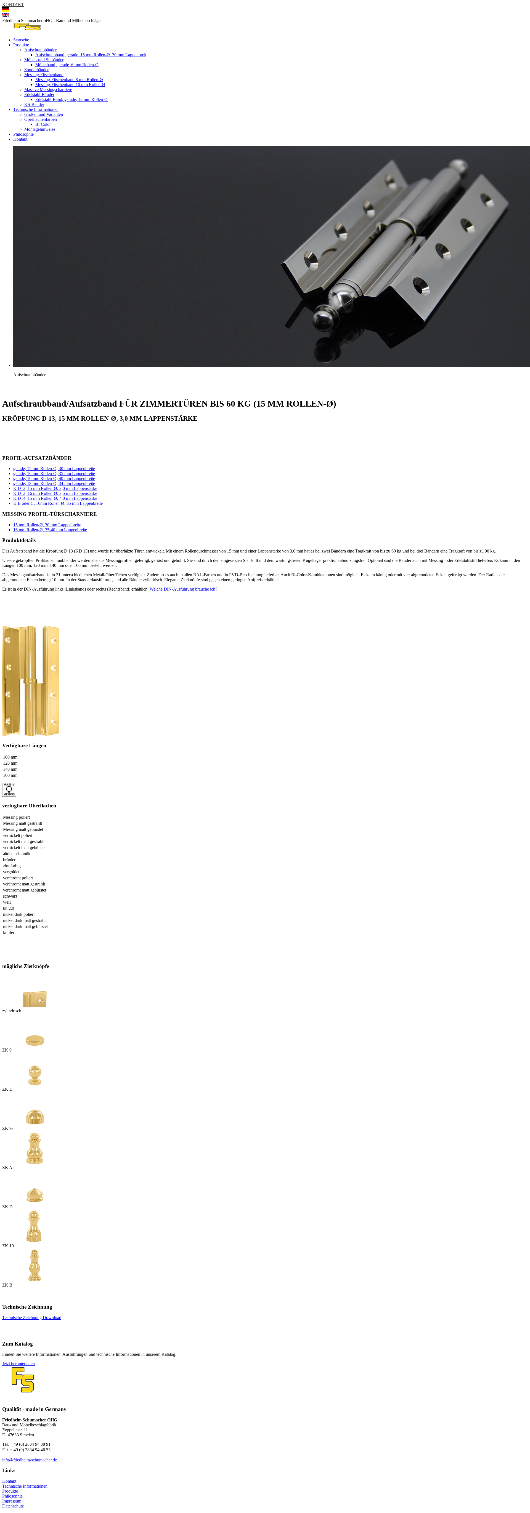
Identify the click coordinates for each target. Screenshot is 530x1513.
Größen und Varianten (43, 114)
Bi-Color (43, 124)
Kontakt (20, 139)
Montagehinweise (39, 129)
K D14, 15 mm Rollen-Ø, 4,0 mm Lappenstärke (55, 498)
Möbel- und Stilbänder (43, 59)
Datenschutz (13, 1506)
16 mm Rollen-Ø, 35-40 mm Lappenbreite (50, 529)
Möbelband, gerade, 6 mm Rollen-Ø (67, 64)
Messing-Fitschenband (43, 74)
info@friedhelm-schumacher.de (29, 1460)
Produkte (21, 44)
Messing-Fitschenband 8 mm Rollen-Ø (69, 79)
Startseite (21, 40)
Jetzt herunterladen (18, 1363)
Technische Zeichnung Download (31, 1317)
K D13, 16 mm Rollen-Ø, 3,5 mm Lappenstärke (55, 493)
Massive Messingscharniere (48, 89)
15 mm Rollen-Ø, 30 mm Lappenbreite (47, 524)
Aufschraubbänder (40, 49)
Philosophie (23, 134)
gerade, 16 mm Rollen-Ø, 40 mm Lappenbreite (54, 478)
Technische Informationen (36, 109)
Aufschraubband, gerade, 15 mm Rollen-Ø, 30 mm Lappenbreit (90, 54)
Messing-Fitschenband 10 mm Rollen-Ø (70, 84)
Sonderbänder (36, 69)
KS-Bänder (34, 104)
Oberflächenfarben (40, 119)
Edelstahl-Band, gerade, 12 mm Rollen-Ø (71, 99)
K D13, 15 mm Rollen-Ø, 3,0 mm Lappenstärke (55, 488)
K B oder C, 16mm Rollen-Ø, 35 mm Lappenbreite (58, 503)
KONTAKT (13, 4)
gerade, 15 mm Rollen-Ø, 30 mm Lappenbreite (54, 468)
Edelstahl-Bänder (39, 94)
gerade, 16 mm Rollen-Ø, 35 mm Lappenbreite (54, 473)
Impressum (11, 1501)
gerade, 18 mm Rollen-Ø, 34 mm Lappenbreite (54, 483)
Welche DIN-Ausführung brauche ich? (183, 589)
